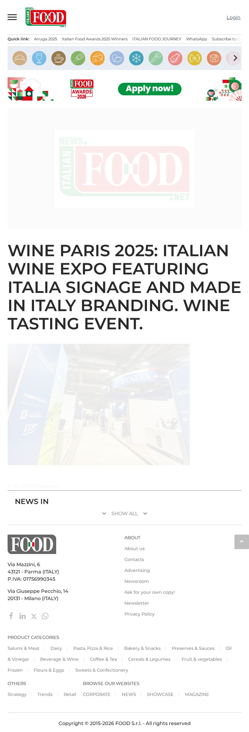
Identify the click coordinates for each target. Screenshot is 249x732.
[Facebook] (12, 615)
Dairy (56, 648)
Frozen (15, 670)
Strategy (17, 694)
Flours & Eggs (49, 670)
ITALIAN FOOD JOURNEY (156, 39)
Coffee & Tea (103, 659)
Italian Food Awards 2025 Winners (95, 39)
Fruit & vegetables (202, 659)
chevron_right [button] (235, 58)
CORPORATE (97, 694)
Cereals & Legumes (149, 659)
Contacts (134, 559)
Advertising (137, 570)
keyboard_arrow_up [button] (241, 541)
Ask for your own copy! (149, 592)
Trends (45, 694)
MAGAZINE (197, 694)
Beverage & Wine (59, 659)
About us (134, 548)
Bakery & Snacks (142, 648)
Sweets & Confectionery (101, 670)
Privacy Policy (139, 614)
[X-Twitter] (34, 615)
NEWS (129, 694)
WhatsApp (196, 39)
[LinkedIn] (23, 615)
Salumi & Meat (23, 648)
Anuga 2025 (45, 39)
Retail (70, 694)
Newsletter (136, 603)
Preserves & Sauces (193, 648)
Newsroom (136, 581)
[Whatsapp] (45, 615)
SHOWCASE (160, 694)
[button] (12, 17)
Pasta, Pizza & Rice (93, 648)
